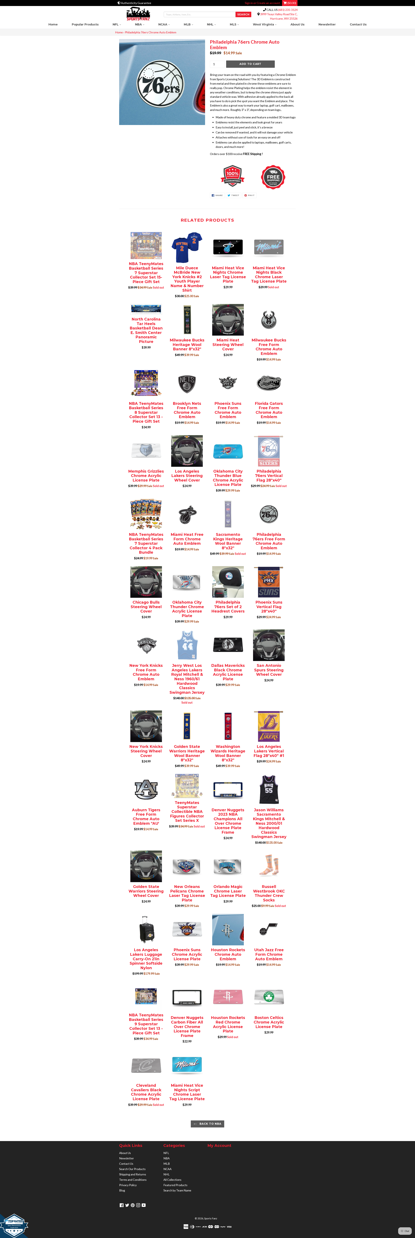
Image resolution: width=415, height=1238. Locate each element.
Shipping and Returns (132, 1174)
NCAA (167, 24)
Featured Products (175, 1185)
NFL (120, 24)
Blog (122, 1190)
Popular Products (85, 24)
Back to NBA (210, 1123)
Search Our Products (132, 1169)
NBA (143, 24)
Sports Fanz (210, 1218)
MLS (238, 24)
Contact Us (358, 24)
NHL (215, 24)
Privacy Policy (128, 1185)
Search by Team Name (177, 1190)
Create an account (268, 3)
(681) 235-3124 (287, 10)
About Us (297, 24)
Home (53, 24)
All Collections (172, 1179)
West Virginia (268, 24)
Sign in (249, 3)
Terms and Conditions (133, 1179)
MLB (192, 24)
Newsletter (327, 24)
